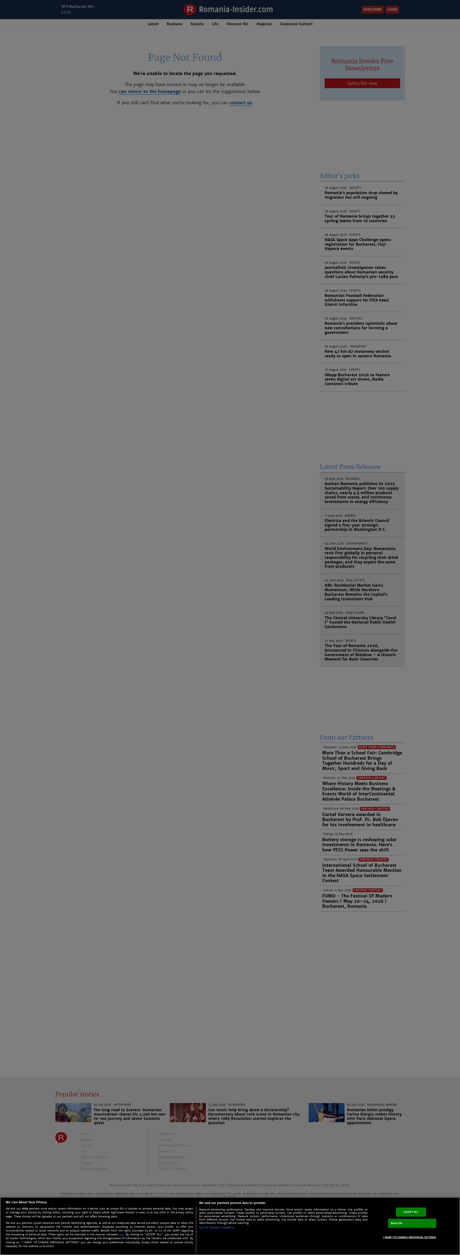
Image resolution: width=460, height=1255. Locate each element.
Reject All (396, 1223)
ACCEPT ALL (411, 1212)
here (121, 1234)
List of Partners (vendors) (217, 1227)
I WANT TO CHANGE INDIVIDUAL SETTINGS (409, 1237)
